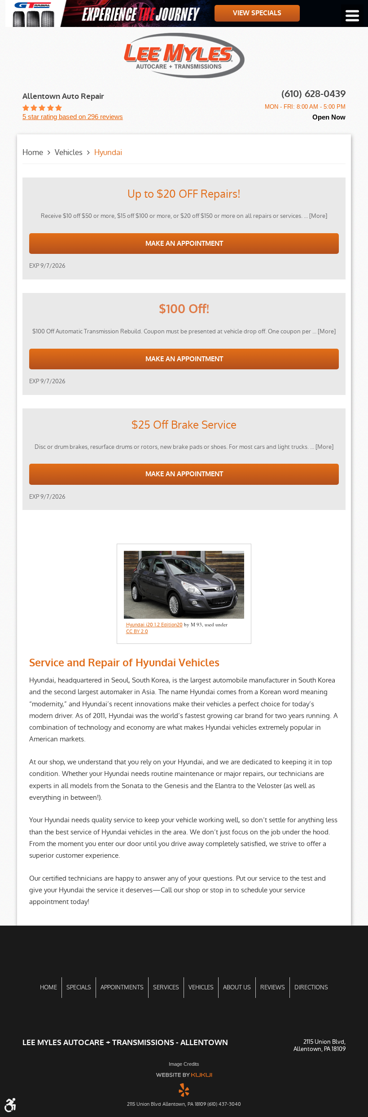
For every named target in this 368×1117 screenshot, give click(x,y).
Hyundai (108, 152)
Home (32, 152)
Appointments (122, 987)
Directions (311, 987)
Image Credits (184, 1064)
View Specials (257, 13)
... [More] (314, 216)
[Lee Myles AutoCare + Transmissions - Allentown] (184, 55)
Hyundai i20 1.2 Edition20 (154, 625)
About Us (237, 987)
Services (166, 987)
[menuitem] (48, 987)
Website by (184, 1075)
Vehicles (69, 152)
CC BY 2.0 (137, 632)
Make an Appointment (184, 243)
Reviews (272, 987)
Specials (78, 987)
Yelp (184, 1089)
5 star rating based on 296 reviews (72, 116)
